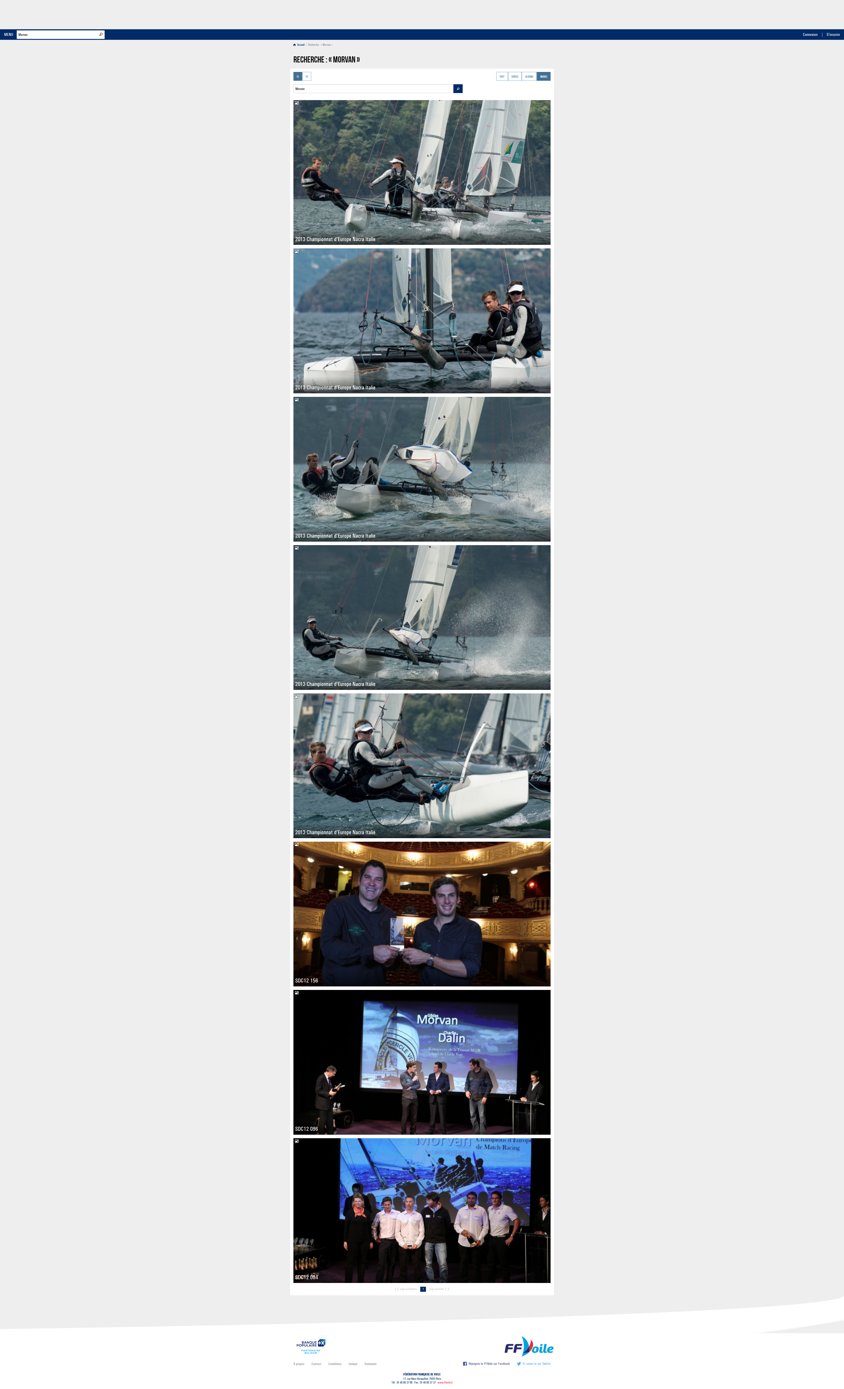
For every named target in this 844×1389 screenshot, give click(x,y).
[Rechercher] (101, 34)
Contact (316, 1364)
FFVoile (523, 14)
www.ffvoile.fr (445, 1382)
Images (543, 76)
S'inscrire (833, 34)
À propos (298, 1364)
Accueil (300, 45)
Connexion (810, 34)
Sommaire (370, 1364)
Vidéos (514, 76)
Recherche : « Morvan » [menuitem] (320, 45)
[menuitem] (299, 45)
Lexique (353, 1364)
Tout (502, 76)
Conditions (335, 1364)
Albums (529, 76)
